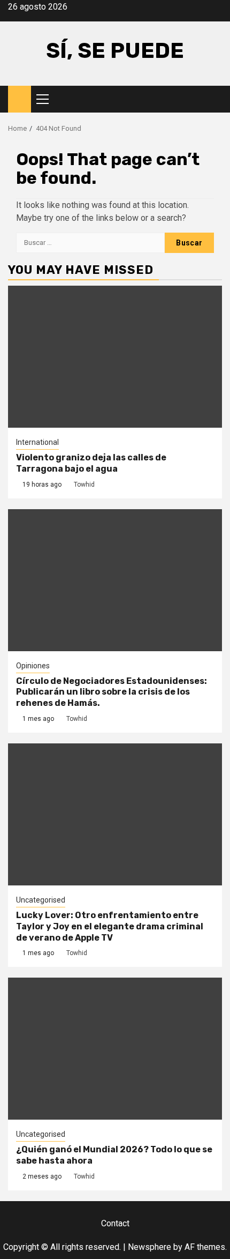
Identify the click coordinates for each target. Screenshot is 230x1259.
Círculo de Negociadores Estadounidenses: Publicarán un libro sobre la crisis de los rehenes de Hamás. (111, 692)
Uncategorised (40, 900)
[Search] (214, 99)
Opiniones (33, 665)
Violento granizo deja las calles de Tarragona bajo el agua (91, 463)
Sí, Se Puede (115, 50)
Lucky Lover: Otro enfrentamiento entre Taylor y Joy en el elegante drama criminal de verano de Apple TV (109, 926)
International (37, 442)
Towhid (84, 484)
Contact (115, 1223)
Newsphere (149, 1247)
